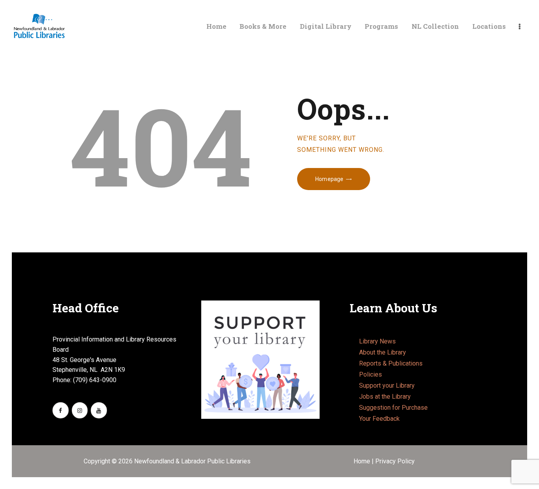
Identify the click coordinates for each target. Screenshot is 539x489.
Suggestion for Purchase (393, 407)
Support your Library (387, 385)
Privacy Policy (395, 461)
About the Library (382, 352)
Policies (370, 374)
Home (363, 461)
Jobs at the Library (385, 396)
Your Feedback (379, 418)
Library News (377, 341)
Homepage (329, 179)
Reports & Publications (391, 363)
